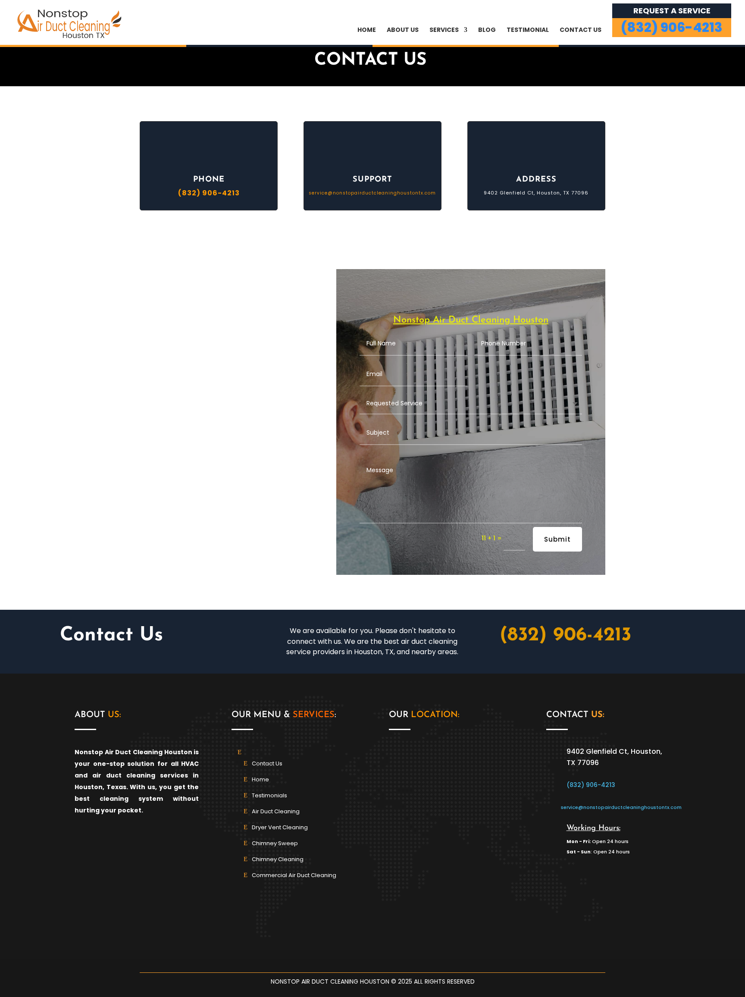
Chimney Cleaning (278, 859)
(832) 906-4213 (566, 635)
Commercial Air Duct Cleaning (294, 875)
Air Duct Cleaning (276, 811)
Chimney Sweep (275, 843)
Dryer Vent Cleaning (280, 827)
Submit (557, 539)
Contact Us (580, 30)
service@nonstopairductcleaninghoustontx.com (372, 193)
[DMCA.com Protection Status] (608, 931)
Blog (487, 30)
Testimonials (269, 795)
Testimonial (528, 30)
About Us (403, 30)
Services (444, 30)
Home (366, 30)
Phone (209, 180)
